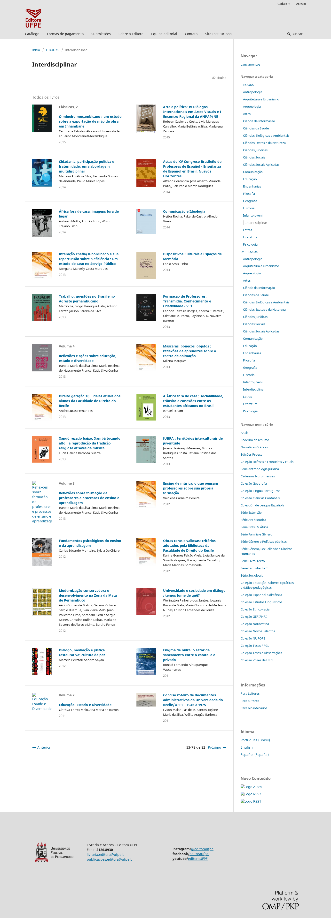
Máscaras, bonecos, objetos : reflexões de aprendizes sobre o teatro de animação (189, 351)
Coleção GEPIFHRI (254, 616)
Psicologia (250, 244)
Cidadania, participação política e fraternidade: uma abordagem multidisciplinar (86, 166)
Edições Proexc (251, 454)
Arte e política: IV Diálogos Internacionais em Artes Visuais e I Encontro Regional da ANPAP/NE (192, 112)
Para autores (250, 701)
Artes (247, 114)
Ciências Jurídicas (255, 150)
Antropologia (252, 92)
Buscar (297, 33)
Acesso (301, 3)
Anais (244, 432)
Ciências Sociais (254, 157)
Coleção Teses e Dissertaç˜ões (261, 653)
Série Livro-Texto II (254, 568)
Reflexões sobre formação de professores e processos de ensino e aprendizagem (89, 498)
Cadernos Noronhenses (258, 476)
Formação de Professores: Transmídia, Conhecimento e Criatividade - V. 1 (187, 301)
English (247, 747)
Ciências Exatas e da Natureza (264, 143)
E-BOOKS (52, 50)
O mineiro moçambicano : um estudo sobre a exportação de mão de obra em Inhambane (90, 121)
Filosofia (249, 193)
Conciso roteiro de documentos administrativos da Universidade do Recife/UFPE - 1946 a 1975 (193, 700)
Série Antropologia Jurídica (260, 469)
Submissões (101, 33)
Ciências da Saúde (256, 128)
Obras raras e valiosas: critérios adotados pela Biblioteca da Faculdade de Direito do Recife (189, 545)
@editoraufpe (202, 849)
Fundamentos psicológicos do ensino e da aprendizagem (90, 543)
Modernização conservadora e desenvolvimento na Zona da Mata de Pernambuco (88, 595)
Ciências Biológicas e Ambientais (266, 135)
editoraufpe (199, 853)
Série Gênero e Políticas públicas (264, 541)
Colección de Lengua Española (262, 505)
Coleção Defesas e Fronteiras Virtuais (267, 461)
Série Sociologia (252, 575)
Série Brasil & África (254, 527)
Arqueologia (252, 106)
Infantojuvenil (253, 215)
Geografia (250, 201)
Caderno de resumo (255, 440)
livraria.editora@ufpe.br (106, 854)
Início (36, 50)
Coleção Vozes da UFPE (257, 660)
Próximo (214, 747)
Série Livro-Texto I (254, 561)
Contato (191, 33)
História (248, 208)
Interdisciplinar (256, 222)
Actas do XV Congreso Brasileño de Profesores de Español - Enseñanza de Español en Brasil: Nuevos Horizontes (192, 168)
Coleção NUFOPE (253, 638)
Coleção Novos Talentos (258, 631)
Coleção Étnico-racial (255, 609)
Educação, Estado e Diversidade (85, 704)
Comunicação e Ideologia (184, 211)
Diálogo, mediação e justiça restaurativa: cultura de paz (82, 652)
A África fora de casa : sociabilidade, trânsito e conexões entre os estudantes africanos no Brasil (193, 401)
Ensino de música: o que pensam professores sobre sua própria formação (190, 488)
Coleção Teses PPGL (255, 645)
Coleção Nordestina (255, 624)
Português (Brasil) (255, 740)
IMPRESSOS (249, 251)
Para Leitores (250, 693)
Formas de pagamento (65, 33)
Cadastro (284, 3)
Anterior (44, 747)
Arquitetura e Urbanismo (261, 99)
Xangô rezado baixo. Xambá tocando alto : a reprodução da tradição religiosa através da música (89, 443)
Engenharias (252, 186)
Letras (247, 230)
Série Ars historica (253, 520)
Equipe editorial (164, 33)
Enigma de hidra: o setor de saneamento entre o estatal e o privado (189, 655)
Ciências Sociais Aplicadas (261, 164)
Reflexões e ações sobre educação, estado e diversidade (87, 358)
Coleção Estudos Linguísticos (261, 602)
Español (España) (255, 754)
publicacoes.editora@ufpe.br (110, 859)
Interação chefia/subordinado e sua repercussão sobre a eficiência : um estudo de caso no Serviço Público (88, 259)
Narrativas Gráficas (254, 447)
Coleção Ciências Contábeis (260, 498)
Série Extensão (251, 512)
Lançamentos (250, 64)
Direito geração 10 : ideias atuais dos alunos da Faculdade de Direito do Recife (89, 401)
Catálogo (32, 33)
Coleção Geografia (254, 483)
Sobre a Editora (130, 33)
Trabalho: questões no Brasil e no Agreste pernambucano (87, 298)
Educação (250, 179)
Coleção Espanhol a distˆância (261, 595)
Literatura (250, 237)
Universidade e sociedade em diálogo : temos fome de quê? (194, 593)
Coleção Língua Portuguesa (260, 491)
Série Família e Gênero (256, 534)
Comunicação (253, 172)
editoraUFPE (198, 858)
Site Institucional (219, 33)
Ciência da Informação (259, 121)
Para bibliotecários (254, 708)
